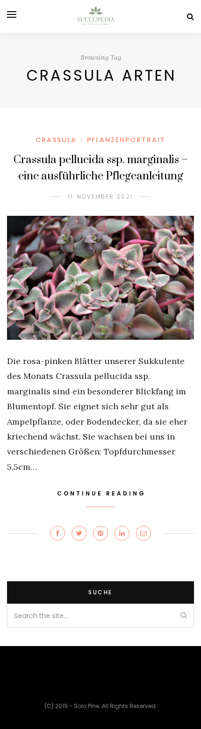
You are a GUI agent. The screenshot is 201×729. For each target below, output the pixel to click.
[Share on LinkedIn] (122, 533)
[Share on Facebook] (57, 533)
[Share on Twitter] (79, 533)
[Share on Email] (143, 533)
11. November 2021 (100, 196)
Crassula (56, 139)
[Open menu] (11, 14)
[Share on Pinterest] (100, 533)
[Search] (190, 16)
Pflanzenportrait (126, 139)
